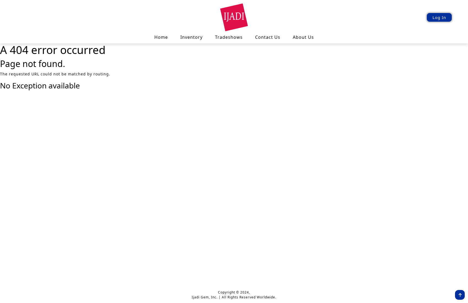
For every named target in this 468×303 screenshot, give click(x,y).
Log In (439, 17)
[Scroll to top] (459, 294)
